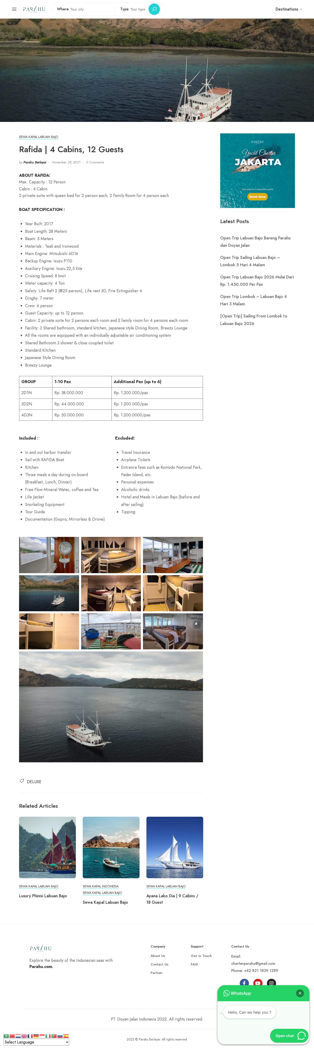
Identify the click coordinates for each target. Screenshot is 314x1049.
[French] (30, 1035)
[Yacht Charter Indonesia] (34, 9)
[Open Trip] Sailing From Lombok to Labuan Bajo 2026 (253, 319)
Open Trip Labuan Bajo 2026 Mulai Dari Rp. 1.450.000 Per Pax (257, 280)
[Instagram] (271, 983)
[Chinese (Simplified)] (12, 1035)
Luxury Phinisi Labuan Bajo (43, 896)
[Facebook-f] (244, 983)
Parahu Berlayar (34, 162)
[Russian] (60, 1035)
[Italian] (48, 1035)
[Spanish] (66, 1035)
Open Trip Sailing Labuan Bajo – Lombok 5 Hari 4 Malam (250, 261)
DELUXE (34, 782)
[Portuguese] (54, 1035)
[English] (24, 1035)
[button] (300, 993)
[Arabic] (6, 1035)
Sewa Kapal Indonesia (101, 886)
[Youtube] (258, 983)
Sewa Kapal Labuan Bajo (38, 137)
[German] (36, 1035)
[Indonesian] (42, 1035)
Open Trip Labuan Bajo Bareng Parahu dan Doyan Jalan (255, 241)
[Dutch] (18, 1035)
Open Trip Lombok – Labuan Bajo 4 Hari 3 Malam (253, 300)
